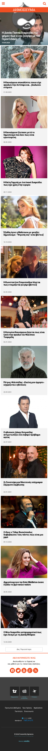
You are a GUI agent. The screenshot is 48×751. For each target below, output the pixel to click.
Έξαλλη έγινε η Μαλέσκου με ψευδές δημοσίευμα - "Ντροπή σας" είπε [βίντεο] (23, 233)
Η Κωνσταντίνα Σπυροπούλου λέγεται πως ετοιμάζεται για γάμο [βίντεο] (21, 283)
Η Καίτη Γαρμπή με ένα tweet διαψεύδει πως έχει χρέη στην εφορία (22, 183)
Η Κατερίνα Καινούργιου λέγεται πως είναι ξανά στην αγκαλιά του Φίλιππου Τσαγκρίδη (24, 335)
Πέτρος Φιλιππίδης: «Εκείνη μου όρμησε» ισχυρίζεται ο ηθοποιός (23, 383)
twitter (18, 670)
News (24, 691)
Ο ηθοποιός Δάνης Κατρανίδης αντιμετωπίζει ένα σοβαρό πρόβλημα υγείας (21, 435)
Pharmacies (14, 691)
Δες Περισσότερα (24, 649)
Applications (38, 708)
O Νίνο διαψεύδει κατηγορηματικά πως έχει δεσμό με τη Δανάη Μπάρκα (22, 633)
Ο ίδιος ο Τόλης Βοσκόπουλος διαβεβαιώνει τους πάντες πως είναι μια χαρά (23, 534)
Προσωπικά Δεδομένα (13, 708)
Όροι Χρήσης (27, 708)
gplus (29, 670)
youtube (24, 670)
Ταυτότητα (18, 711)
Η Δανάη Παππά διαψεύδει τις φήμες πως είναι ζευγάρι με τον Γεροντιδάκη (21, 36)
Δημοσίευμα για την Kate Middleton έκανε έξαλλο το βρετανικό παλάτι (23, 583)
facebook (12, 670)
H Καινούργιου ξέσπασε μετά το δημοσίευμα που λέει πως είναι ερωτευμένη (18, 135)
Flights (34, 691)
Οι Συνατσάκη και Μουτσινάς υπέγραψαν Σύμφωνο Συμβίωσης (23, 483)
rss (35, 670)
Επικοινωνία (28, 711)
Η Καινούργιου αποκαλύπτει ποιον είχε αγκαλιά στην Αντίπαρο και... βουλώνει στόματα (22, 85)
